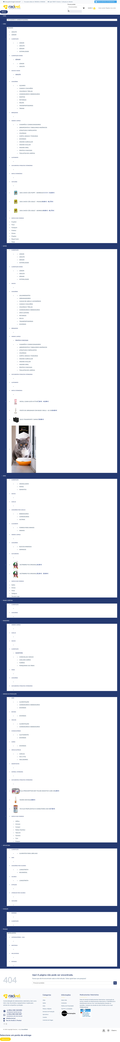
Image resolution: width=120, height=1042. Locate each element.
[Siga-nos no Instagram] (6, 1024)
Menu (4, 12)
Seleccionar (5, 1039)
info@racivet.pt (84, 1007)
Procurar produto (71, 4)
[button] (91, 8)
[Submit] (115, 983)
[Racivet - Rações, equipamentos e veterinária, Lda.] (12, 6)
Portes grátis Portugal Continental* (12, 1)
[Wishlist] (84, 8)
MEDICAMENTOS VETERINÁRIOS (105, 2)
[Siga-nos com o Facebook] (4, 1024)
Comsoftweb (24, 1029)
